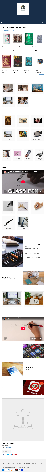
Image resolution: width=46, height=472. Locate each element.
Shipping (40, 463)
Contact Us (28, 463)
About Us (13, 463)
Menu (3, 22)
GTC (17, 463)
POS (17, 467)
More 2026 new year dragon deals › (9, 30)
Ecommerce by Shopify (25, 467)
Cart (44, 22)
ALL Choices (7, 463)
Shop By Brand (34, 463)
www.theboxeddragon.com (10, 467)
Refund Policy (22, 463)
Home (3, 463)
